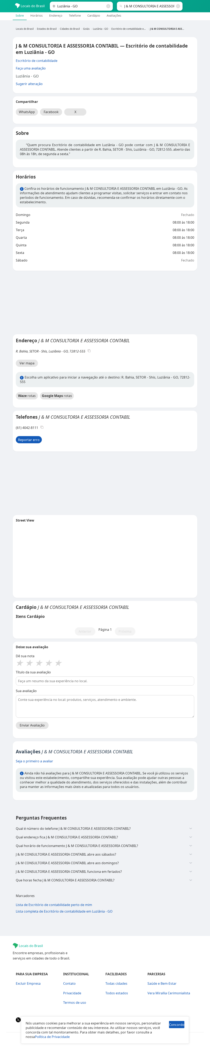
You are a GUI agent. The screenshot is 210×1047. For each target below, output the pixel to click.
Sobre (20, 15)
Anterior (85, 631)
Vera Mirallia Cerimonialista (168, 993)
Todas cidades (116, 983)
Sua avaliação (26, 691)
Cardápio (94, 15)
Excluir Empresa (28, 983)
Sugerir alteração (29, 84)
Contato (69, 983)
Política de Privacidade (52, 1036)
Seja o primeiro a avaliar (34, 761)
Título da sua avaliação (33, 672)
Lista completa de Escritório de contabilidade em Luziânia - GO (64, 911)
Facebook (51, 112)
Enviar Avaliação (32, 725)
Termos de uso (74, 1002)
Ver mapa (26, 363)
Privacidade (72, 993)
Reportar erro (29, 440)
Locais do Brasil (32, 6)
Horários (36, 15)
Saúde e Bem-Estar (162, 983)
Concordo (176, 1024)
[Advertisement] (105, 302)
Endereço (55, 15)
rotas (27, 395)
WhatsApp (27, 112)
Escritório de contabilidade (36, 60)
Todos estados (116, 993)
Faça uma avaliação (31, 68)
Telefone (75, 15)
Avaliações (114, 15)
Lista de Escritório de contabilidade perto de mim (54, 905)
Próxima (125, 631)
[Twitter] (19, 1021)
